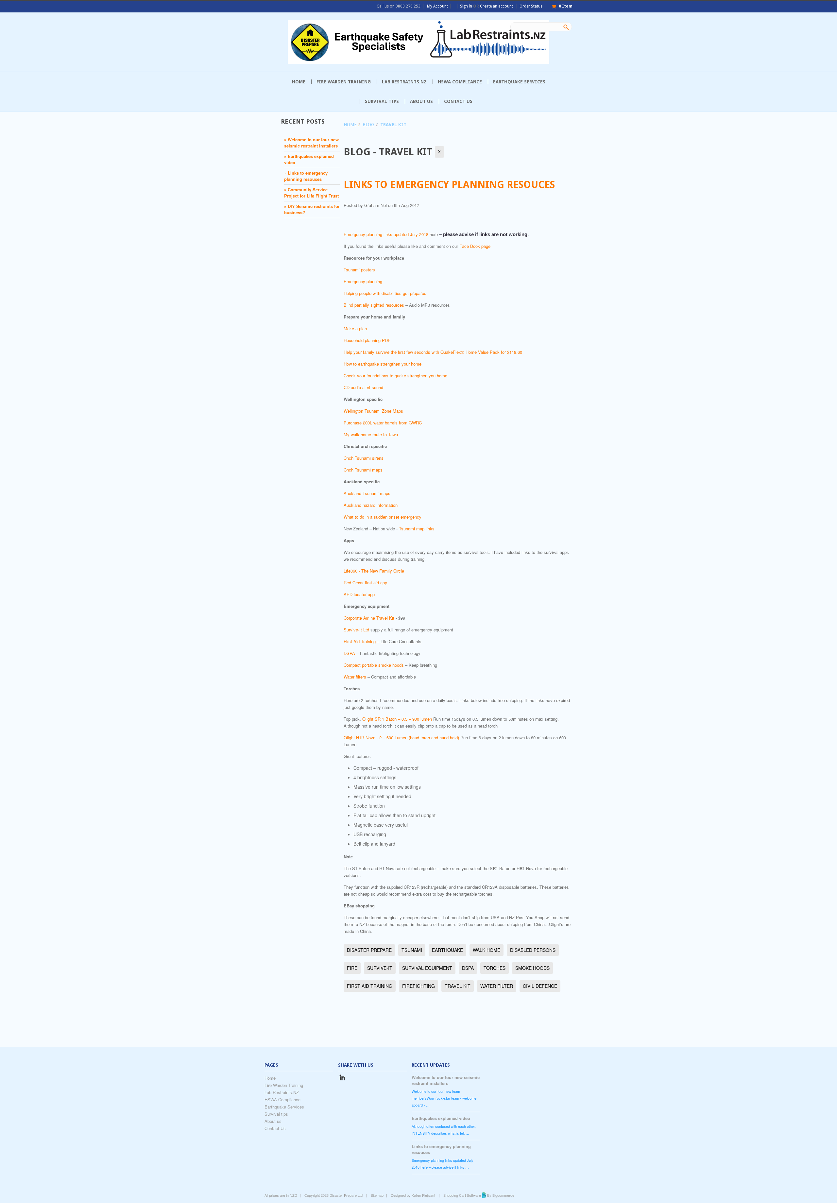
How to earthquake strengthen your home (382, 364)
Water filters (355, 677)
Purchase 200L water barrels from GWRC (383, 423)
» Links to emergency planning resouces (306, 176)
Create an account (496, 6)
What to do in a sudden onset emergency (382, 517)
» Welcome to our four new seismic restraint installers (311, 142)
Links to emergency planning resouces (449, 184)
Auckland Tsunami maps (367, 493)
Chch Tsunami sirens (364, 458)
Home (350, 124)
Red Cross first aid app (365, 582)
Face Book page (474, 246)
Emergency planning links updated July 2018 (386, 234)
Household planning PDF (367, 340)
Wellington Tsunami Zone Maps (373, 411)
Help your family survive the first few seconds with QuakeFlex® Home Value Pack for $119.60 (433, 352)
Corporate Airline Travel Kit (369, 618)
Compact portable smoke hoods (374, 665)
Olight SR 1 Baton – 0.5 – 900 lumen (397, 719)
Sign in (466, 6)
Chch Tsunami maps (363, 470)
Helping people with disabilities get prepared (385, 293)
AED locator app (359, 594)
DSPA (349, 653)
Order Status (531, 6)
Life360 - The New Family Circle (374, 571)
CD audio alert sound (363, 387)
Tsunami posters (359, 269)
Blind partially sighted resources (374, 305)
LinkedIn (342, 1078)
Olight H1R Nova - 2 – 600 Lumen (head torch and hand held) (401, 737)
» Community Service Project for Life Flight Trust (311, 192)
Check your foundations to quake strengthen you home (395, 375)
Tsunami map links (417, 528)
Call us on (398, 6)
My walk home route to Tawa (371, 434)
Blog (368, 124)
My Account (437, 6)
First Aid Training (360, 641)
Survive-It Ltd (356, 630)
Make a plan (355, 328)
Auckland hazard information (371, 505)
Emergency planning (363, 281)
